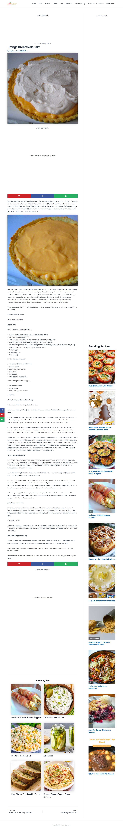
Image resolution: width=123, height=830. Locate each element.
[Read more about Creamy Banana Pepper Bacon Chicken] (59, 776)
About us (69, 4)
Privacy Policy (80, 4)
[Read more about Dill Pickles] (59, 738)
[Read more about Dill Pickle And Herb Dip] (59, 699)
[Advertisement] (42, 29)
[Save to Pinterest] (19, 196)
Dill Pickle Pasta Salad (21, 756)
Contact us (110, 4)
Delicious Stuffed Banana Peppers (26, 718)
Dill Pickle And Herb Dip (54, 718)
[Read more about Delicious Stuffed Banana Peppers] (26, 699)
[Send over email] (66, 196)
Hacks (55, 4)
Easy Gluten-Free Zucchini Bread (25, 794)
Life (62, 4)
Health (47, 4)
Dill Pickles (48, 756)
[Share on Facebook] (42, 196)
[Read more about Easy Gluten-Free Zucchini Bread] (26, 776)
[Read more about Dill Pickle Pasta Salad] (26, 738)
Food (40, 4)
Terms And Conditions (95, 4)
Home (34, 4)
